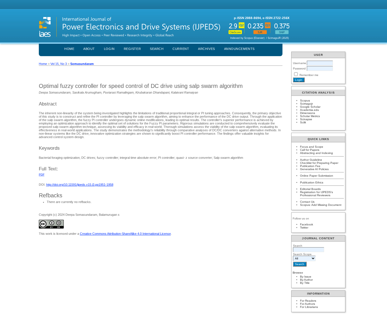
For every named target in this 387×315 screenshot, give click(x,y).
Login (109, 48)
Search (156, 48)
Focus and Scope (311, 146)
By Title (305, 282)
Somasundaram (82, 63)
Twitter (304, 227)
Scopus (305, 100)
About (89, 48)
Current (181, 48)
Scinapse (306, 119)
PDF (41, 174)
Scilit (303, 122)
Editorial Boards (310, 189)
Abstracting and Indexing (316, 153)
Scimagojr (306, 103)
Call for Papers (309, 149)
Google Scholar (310, 106)
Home (69, 48)
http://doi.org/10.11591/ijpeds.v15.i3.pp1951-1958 (79, 184)
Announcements (239, 48)
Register (132, 48)
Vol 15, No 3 (58, 63)
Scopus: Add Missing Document (320, 204)
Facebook (306, 224)
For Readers (308, 300)
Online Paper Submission (316, 175)
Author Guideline (311, 159)
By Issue (305, 276)
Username (299, 63)
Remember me (308, 75)
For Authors (307, 303)
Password (299, 68)
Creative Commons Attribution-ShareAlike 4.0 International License (125, 233)
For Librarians (309, 306)
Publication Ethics (311, 182)
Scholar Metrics (310, 116)
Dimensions (307, 113)
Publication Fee (310, 166)
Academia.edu (309, 109)
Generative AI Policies (314, 169)
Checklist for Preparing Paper (319, 162)
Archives (206, 48)
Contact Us (307, 201)
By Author (306, 279)
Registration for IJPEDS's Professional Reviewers (316, 194)
